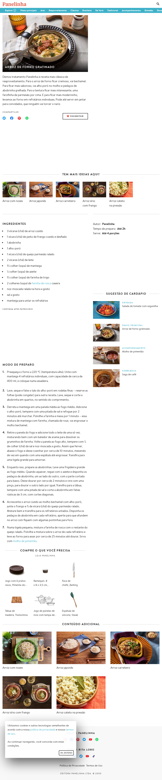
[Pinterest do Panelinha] (78, 739)
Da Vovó (99, 10)
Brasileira (87, 10)
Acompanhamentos (131, 10)
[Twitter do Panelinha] (84, 739)
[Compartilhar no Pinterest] (19, 118)
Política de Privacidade (72, 765)
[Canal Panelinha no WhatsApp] (97, 739)
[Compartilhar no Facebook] (12, 118)
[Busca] (158, 4)
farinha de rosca (41, 283)
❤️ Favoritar (75, 116)
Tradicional (112, 10)
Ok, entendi (66, 753)
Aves (42, 10)
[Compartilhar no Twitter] (4, 118)
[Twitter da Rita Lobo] (81, 756)
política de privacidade (42, 729)
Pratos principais (28, 10)
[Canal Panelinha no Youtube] (90, 739)
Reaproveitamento (58, 10)
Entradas (149, 10)
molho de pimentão (25, 541)
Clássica (75, 10)
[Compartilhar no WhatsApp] (27, 118)
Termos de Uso (94, 765)
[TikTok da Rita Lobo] (93, 756)
